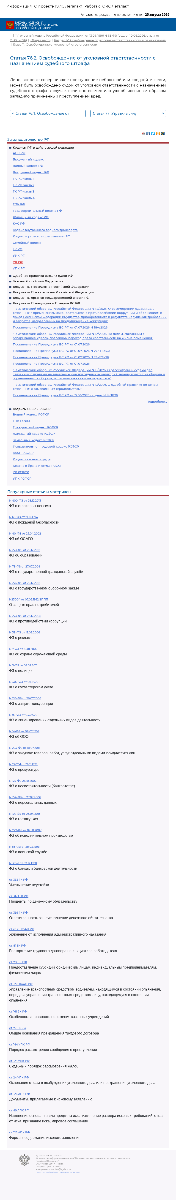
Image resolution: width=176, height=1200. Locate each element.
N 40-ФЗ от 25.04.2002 (25, 533)
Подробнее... (157, 401)
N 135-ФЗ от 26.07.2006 (25, 698)
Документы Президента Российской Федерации (51, 286)
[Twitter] (153, 132)
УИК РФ (19, 255)
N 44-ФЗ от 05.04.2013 (24, 813)
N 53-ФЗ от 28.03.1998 (24, 846)
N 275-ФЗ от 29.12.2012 (24, 583)
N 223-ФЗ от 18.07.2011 (24, 747)
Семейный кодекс (27, 242)
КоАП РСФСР (23, 453)
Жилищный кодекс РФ (31, 217)
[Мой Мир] (162, 132)
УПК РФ (19, 268)
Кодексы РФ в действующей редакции (43, 147)
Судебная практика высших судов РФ (43, 275)
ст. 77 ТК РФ (17, 1028)
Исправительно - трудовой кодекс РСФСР (46, 446)
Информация (19, 6)
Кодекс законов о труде (31, 459)
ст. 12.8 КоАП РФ (21, 984)
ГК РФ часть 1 (23, 178)
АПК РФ (19, 153)
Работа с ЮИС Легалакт (106, 6)
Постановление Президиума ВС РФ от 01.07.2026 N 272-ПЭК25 (61, 351)
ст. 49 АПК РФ (19, 1110)
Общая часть (40, 40)
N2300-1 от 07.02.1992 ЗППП (28, 599)
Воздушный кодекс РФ (31, 172)
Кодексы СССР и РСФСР (31, 409)
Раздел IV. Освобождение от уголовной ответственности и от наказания (110, 40)
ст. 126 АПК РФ (19, 1094)
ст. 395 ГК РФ (18, 912)
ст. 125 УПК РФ (19, 1061)
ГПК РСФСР (22, 421)
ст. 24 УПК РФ (19, 1077)
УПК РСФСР (22, 478)
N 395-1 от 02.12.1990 (23, 863)
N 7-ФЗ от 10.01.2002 (23, 649)
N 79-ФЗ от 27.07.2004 (24, 566)
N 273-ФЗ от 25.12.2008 (25, 616)
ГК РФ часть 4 (24, 198)
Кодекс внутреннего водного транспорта (45, 230)
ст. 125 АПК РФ (19, 1132)
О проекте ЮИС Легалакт (58, 6)
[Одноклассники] (158, 132)
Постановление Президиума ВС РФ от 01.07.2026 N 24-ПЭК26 (61, 357)
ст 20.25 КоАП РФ (21, 929)
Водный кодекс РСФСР (31, 414)
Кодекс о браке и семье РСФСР (37, 465)
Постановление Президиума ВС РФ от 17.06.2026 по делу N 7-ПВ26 (65, 395)
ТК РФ (17, 249)
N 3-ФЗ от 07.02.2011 (23, 665)
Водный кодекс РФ (28, 166)
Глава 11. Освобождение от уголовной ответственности (55, 44)
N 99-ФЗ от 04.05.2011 (24, 715)
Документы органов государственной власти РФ (51, 297)
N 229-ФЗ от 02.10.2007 (25, 830)
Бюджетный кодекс (28, 159)
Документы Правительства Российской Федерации (53, 292)
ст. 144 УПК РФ (19, 1044)
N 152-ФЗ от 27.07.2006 (25, 797)
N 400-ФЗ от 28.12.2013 (25, 500)
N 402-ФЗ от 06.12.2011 (24, 682)
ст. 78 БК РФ (18, 962)
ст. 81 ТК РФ (17, 945)
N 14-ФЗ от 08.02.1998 (24, 731)
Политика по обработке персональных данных (58, 1172)
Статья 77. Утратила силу (128, 113)
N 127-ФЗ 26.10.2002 (22, 780)
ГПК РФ (19, 204)
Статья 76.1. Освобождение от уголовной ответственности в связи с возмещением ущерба (47, 114)
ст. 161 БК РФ (18, 1011)
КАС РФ (19, 223)
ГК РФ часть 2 (23, 185)
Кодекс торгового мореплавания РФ (41, 236)
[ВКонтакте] (148, 132)
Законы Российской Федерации (38, 281)
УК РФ (18, 262)
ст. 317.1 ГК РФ (18, 896)
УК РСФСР (21, 472)
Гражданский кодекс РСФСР (35, 427)
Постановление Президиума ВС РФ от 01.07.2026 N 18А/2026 (60, 327)
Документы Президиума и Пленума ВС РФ (46, 303)
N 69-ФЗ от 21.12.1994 (23, 517)
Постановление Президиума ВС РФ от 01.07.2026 (51, 344)
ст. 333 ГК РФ (18, 879)
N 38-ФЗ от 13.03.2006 (24, 632)
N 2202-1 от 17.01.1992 (23, 764)
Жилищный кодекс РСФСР (34, 433)
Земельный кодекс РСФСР (33, 440)
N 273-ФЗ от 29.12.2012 (24, 550)
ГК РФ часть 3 (23, 191)
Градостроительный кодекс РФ (37, 210)
